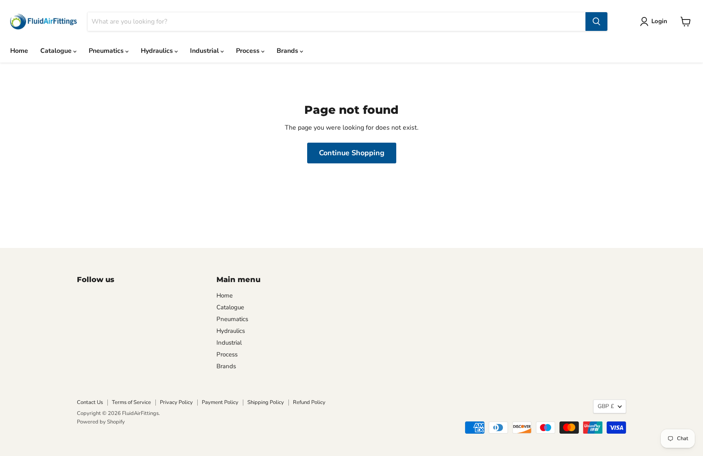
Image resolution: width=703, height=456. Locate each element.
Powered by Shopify (101, 422)
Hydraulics (158, 50)
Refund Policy (309, 402)
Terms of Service (131, 402)
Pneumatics (107, 50)
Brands (288, 50)
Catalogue (56, 50)
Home (19, 50)
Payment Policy (220, 402)
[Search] (596, 21)
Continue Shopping (351, 153)
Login (659, 21)
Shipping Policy (265, 402)
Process (248, 50)
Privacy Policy (176, 402)
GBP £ (606, 406)
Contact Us (90, 402)
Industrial (205, 50)
